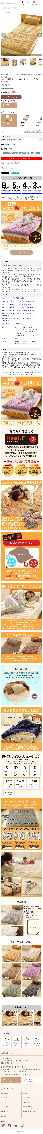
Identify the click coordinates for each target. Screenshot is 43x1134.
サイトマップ (26, 1102)
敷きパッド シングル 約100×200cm (13, 298)
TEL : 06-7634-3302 (7, 1063)
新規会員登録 (5, 1093)
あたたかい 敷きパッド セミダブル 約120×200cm (18, 301)
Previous (3, 35)
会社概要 (25, 1093)
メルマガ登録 (5, 1107)
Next (39, 35)
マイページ (4, 1098)
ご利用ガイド (26, 1098)
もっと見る (21, 252)
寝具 (6, 12)
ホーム (2, 12)
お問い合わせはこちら (8, 1080)
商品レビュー (5, 1111)
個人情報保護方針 (28, 1107)
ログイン (3, 1102)
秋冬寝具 (10, 12)
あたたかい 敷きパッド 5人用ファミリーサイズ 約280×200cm (18, 319)
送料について (5, 136)
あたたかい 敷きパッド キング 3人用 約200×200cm (18, 310)
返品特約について (9, 145)
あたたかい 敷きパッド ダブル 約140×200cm (16, 304)
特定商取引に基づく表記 (29, 1111)
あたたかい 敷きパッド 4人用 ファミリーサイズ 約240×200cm (18, 314)
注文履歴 (3, 1116)
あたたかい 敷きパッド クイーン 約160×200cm (17, 307)
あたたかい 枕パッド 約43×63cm (12, 324)
